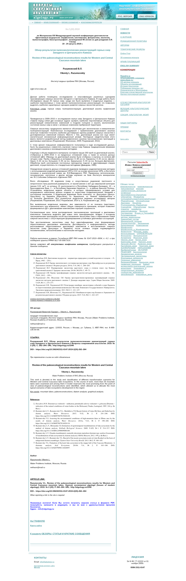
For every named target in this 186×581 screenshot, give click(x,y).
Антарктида (126, 238)
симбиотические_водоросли (133, 191)
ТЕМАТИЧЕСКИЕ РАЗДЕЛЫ (132, 49)
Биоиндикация (127, 225)
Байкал (146, 264)
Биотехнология (140, 252)
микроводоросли (127, 187)
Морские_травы (141, 232)
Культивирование (128, 215)
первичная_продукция (131, 264)
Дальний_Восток (128, 244)
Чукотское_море (146, 246)
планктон (125, 209)
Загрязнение (143, 223)
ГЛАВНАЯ (124, 29)
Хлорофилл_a (140, 268)
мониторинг (126, 268)
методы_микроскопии (130, 217)
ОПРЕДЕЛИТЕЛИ (144, 234)
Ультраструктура (128, 223)
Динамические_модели (131, 254)
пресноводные (127, 189)
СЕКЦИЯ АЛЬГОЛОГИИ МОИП (134, 115)
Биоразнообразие (129, 262)
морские (140, 189)
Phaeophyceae (127, 201)
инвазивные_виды (144, 274)
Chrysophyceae (143, 201)
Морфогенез (126, 227)
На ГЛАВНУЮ (37, 521)
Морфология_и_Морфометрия (135, 230)
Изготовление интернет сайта (44, 566)
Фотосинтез (126, 236)
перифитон (136, 209)
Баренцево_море (128, 242)
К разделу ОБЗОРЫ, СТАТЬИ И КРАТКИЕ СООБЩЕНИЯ (60, 534)
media (37, 567)
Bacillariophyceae (128, 250)
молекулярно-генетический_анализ (137, 266)
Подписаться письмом (138, 175)
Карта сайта (124, 139)
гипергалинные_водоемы (132, 270)
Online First (125, 53)
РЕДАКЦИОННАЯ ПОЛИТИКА (133, 41)
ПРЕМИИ (124, 127)
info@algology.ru (47, 562)
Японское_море (140, 238)
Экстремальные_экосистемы (134, 256)
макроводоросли (145, 187)
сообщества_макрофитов (132, 272)
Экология (143, 211)
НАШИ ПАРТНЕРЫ (128, 123)
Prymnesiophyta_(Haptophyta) (134, 205)
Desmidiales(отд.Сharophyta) (133, 195)
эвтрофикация (127, 274)
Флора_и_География (144, 213)
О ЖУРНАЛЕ (126, 37)
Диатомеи (125, 203)
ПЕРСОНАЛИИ (144, 248)
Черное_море (127, 240)
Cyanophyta (126, 207)
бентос (151, 207)
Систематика (126, 213)
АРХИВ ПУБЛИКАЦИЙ (130, 62)
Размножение (142, 225)
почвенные (126, 193)
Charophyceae (139, 207)
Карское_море (145, 242)
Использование (128, 234)
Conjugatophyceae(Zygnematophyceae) (138, 199)
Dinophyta (136, 203)
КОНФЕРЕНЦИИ (128, 248)
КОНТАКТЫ (125, 131)
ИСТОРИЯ (142, 250)
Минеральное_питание (131, 221)
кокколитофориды (129, 211)
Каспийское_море (129, 246)
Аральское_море (146, 262)
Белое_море (141, 240)
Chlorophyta (126, 197)
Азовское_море (145, 244)
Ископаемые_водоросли (132, 258)
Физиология (126, 232)
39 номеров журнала (129, 58)
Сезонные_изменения (131, 260)
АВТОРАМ (124, 45)
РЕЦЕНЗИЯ (126, 252)
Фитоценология (140, 236)
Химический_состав (130, 219)
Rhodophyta (139, 197)
